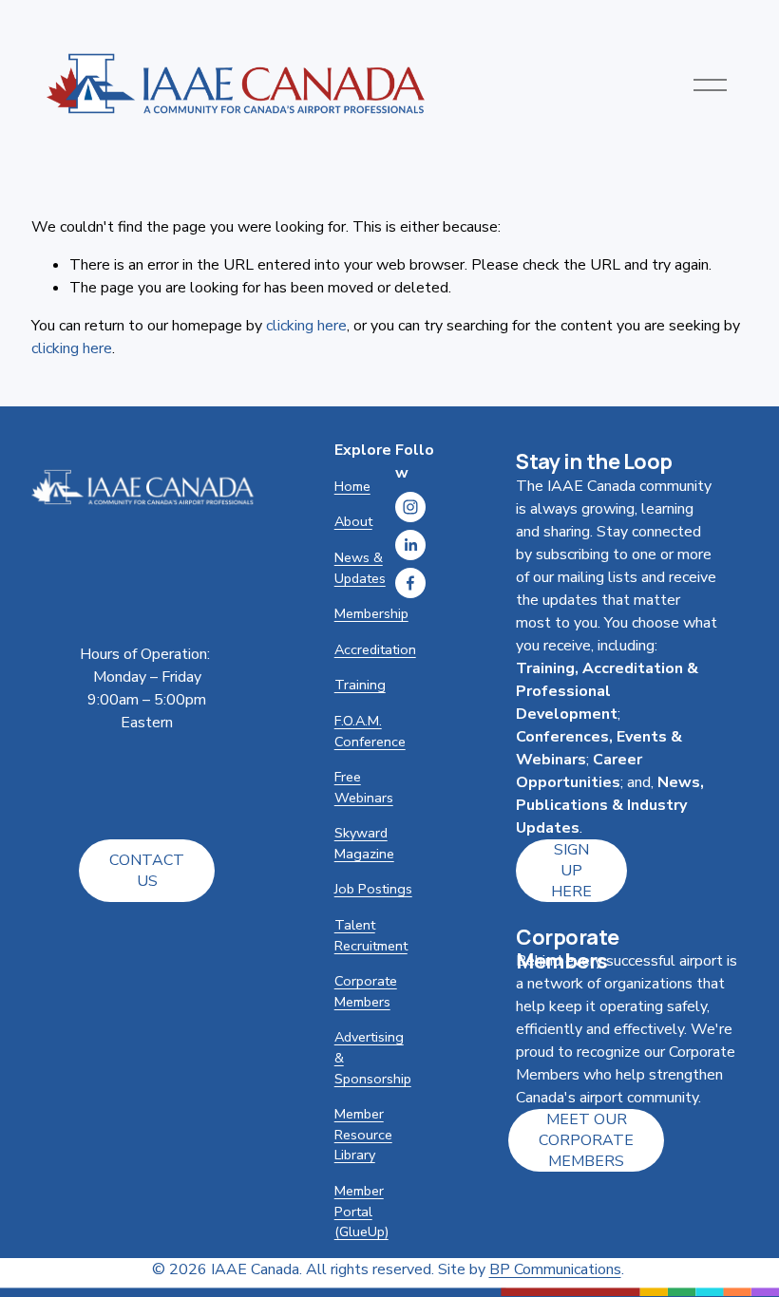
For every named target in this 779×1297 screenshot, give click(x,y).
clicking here (306, 325)
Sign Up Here (571, 870)
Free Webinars (363, 787)
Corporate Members (365, 991)
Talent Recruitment (371, 935)
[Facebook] (410, 583)
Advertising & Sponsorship (372, 1057)
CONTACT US (146, 871)
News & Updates (360, 568)
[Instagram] (410, 507)
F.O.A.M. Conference (370, 731)
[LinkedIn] (410, 545)
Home (352, 486)
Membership (371, 613)
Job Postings (373, 888)
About (353, 521)
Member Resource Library (363, 1134)
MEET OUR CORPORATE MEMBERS (586, 1140)
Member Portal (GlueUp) (361, 1211)
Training (360, 684)
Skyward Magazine (364, 843)
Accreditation (375, 649)
